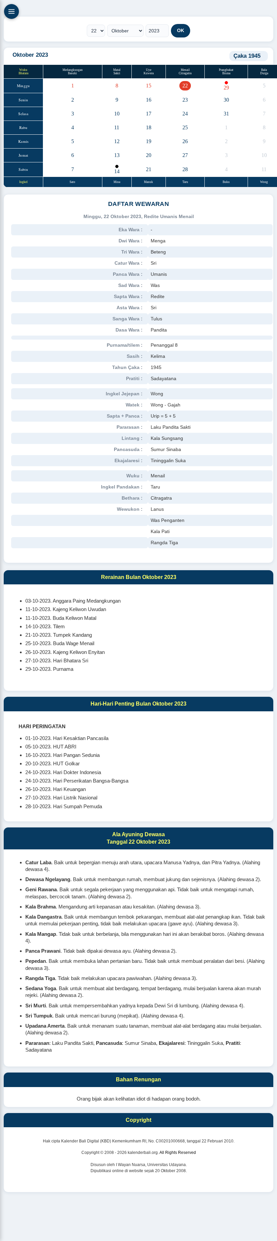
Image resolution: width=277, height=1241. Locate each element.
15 (148, 85)
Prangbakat (226, 70)
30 (226, 100)
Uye (148, 70)
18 (148, 127)
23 (185, 100)
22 (185, 85)
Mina (117, 182)
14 (117, 171)
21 (148, 169)
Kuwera (149, 73)
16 (148, 100)
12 (117, 141)
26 (185, 141)
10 (117, 113)
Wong (264, 182)
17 (148, 113)
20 (148, 155)
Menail (185, 70)
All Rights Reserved (177, 1152)
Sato (72, 182)
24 (185, 113)
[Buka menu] (11, 11)
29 (226, 87)
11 (116, 127)
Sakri (117, 73)
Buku (226, 182)
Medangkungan (72, 70)
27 (185, 155)
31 (226, 113)
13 (117, 155)
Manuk (148, 182)
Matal (117, 70)
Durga (264, 73)
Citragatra (185, 73)
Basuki (72, 73)
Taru (185, 182)
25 (185, 127)
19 (148, 141)
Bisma (226, 73)
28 (185, 169)
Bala (264, 70)
